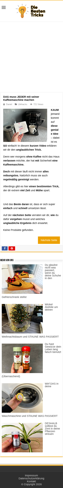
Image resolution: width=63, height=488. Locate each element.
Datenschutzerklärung (31, 478)
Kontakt (31, 481)
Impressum (31, 475)
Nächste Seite (49, 240)
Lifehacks (22, 104)
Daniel (9, 104)
